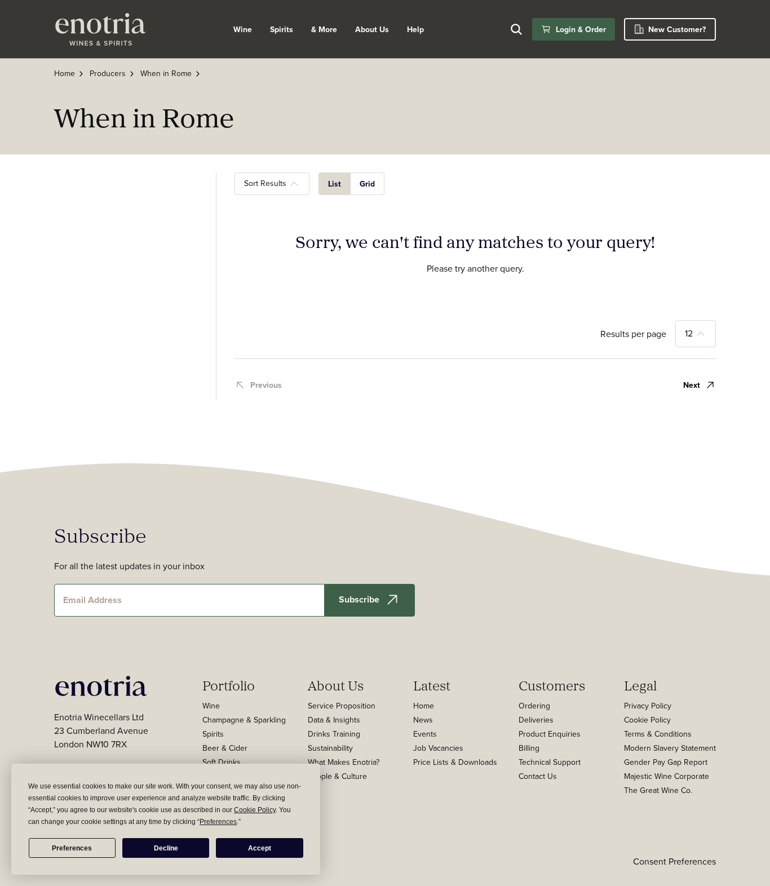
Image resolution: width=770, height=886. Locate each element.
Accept (259, 848)
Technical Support (550, 762)
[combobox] (271, 183)
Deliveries (536, 719)
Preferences (72, 848)
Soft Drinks (221, 762)
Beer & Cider (224, 748)
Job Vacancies (438, 748)
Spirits (281, 29)
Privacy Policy (647, 705)
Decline (166, 848)
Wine (242, 29)
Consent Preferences (674, 861)
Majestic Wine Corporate (666, 776)
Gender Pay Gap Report (665, 762)
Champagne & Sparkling (244, 719)
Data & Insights (334, 719)
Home (64, 73)
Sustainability (330, 748)
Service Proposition (341, 705)
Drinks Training (334, 733)
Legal (640, 685)
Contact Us (538, 776)
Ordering (534, 705)
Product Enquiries (550, 733)
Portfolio (228, 685)
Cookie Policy (647, 719)
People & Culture (337, 776)
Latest (431, 685)
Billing (529, 748)
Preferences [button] (218, 822)
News (423, 719)
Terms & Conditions (658, 733)
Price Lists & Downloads (455, 762)
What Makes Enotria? (343, 762)
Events (425, 733)
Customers (552, 685)
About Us (336, 685)
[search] (516, 29)
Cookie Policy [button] (255, 810)
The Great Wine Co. (658, 790)
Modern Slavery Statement (670, 748)
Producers (108, 73)
